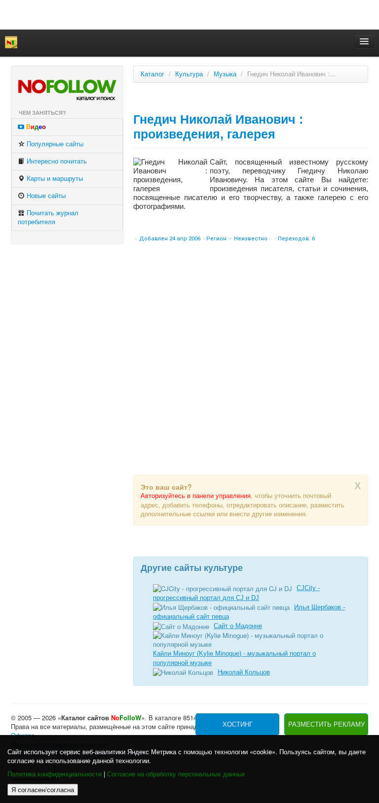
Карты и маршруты (54, 178)
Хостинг (238, 724)
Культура (189, 74)
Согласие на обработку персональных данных (176, 774)
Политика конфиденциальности (54, 774)
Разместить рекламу (326, 724)
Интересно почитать (56, 161)
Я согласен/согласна (42, 789)
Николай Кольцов (244, 672)
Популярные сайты (54, 144)
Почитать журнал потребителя (48, 217)
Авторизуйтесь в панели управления (196, 496)
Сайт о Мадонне (238, 626)
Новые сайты (45, 196)
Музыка (225, 74)
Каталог (152, 74)
